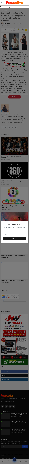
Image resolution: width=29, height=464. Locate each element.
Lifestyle (9, 7)
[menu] (2, 2)
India (4, 7)
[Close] (26, 223)
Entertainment (15, 7)
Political (23, 7)
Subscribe (14, 238)
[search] (27, 2)
